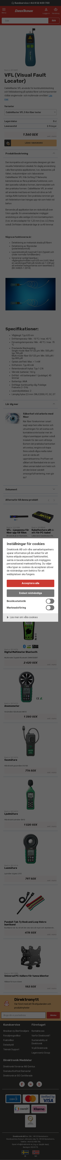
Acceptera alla (30, 583)
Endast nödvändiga (30, 593)
